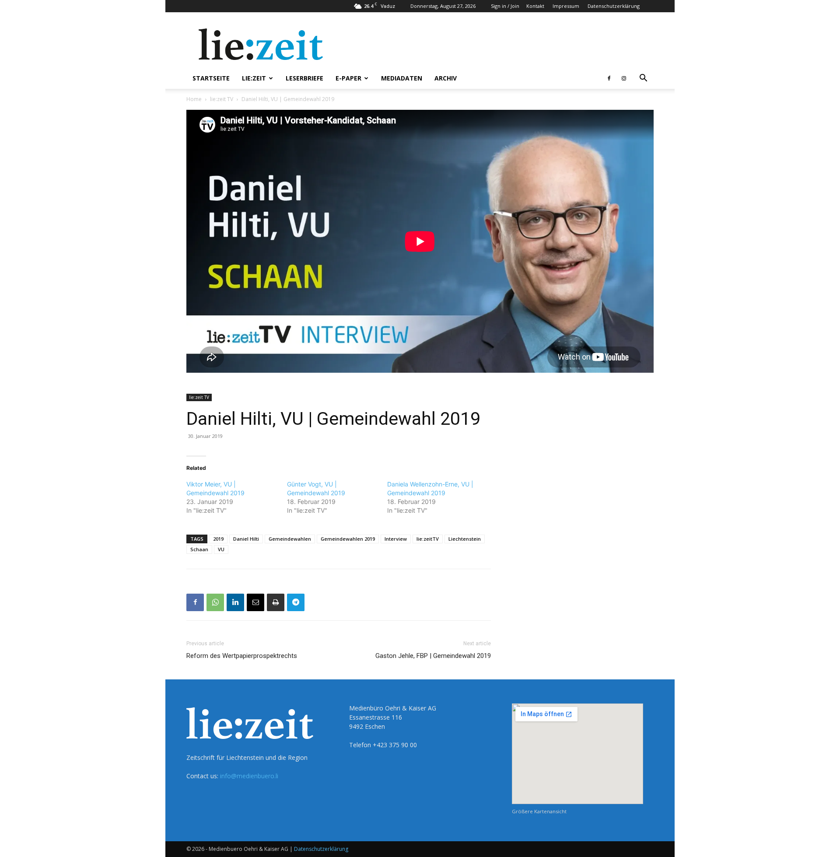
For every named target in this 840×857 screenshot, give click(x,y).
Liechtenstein (464, 538)
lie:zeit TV (221, 99)
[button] (643, 79)
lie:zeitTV (427, 538)
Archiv (445, 78)
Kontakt (535, 6)
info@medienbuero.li (249, 776)
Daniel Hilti (246, 538)
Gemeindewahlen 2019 (348, 538)
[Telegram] (295, 602)
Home (194, 99)
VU (221, 549)
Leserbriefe (304, 78)
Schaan (199, 549)
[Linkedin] (235, 602)
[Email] (255, 602)
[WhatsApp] (215, 602)
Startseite (211, 78)
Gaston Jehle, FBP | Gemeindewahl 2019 (433, 656)
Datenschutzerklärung (614, 6)
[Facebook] (609, 78)
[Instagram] (623, 78)
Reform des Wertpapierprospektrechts (241, 656)
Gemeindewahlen (290, 538)
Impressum (566, 6)
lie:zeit (254, 78)
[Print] (275, 602)
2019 (218, 538)
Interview (396, 538)
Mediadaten (401, 78)
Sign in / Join (505, 6)
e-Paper (348, 78)
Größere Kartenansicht (539, 811)
